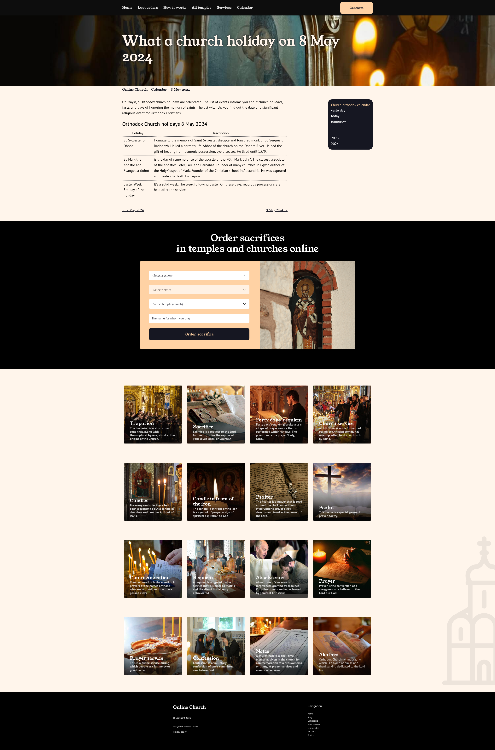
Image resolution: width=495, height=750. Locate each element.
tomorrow (338, 121)
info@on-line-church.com (186, 726)
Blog (309, 717)
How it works (174, 7)
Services (224, 7)
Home (127, 7)
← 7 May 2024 (133, 210)
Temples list (313, 727)
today (335, 116)
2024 (335, 143)
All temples (201, 7)
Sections (311, 731)
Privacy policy (180, 731)
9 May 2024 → (277, 210)
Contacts (357, 8)
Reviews (311, 735)
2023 (335, 138)
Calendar (245, 7)
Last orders (148, 7)
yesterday (338, 110)
